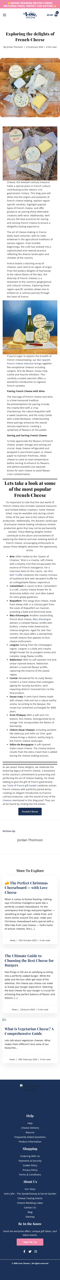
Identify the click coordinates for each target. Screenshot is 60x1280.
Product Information (30, 1141)
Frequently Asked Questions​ (30, 1137)
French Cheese (30, 811)
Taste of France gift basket (21, 785)
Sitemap (30, 1216)
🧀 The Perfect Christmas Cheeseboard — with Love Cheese (26, 887)
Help (30, 1123)
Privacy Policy (30, 1169)
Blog (30, 1212)
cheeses (7, 800)
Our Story (30, 1189)
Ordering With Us (30, 1156)
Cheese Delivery (30, 1127)
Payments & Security (30, 1160)
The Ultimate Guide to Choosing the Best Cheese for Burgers (29, 960)
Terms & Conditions (30, 1174)
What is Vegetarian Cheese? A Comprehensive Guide (29, 1031)
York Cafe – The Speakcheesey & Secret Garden (30, 1193)
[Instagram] (35, 1251)
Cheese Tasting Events (30, 1198)
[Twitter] (30, 1251)
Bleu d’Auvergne (42, 619)
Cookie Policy (30, 1165)
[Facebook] (24, 1251)
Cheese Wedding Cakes (30, 1202)
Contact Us (30, 1207)
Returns (30, 1132)
